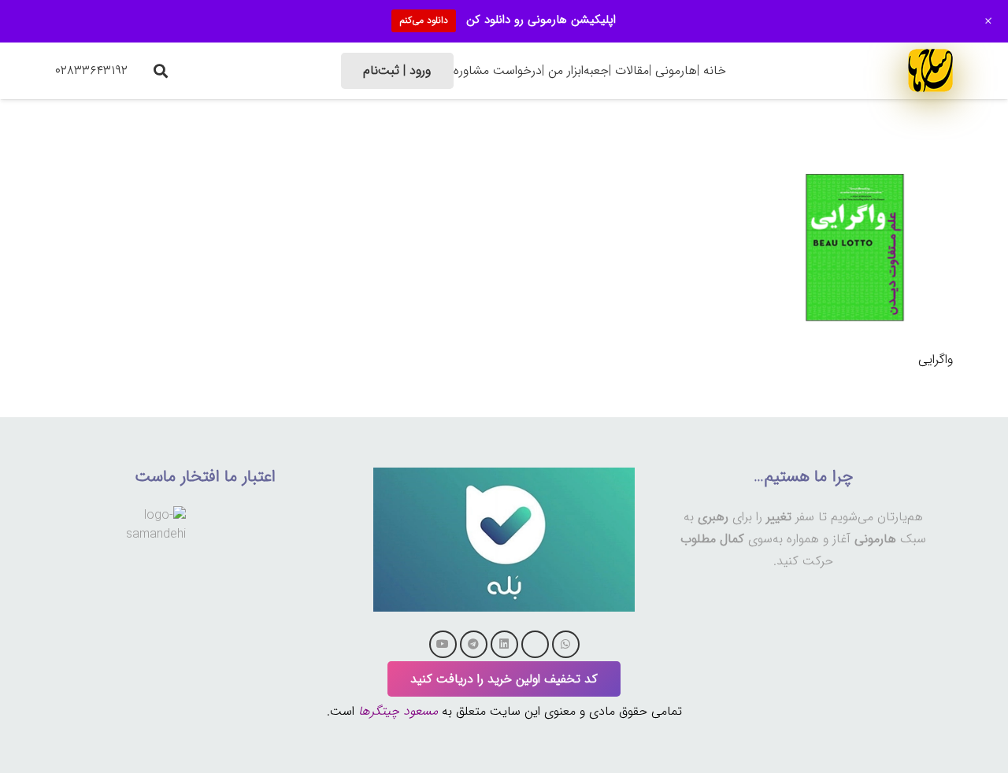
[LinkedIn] (504, 644)
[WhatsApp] (566, 644)
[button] (160, 71)
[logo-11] (930, 70)
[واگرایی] (855, 160)
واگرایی (935, 359)
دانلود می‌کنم (423, 20)
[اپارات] (535, 644)
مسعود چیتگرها (398, 711)
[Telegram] (473, 644)
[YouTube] (443, 644)
